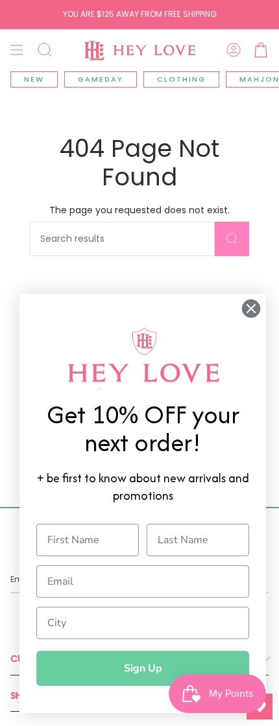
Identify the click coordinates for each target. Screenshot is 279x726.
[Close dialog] (251, 308)
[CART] (260, 50)
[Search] (232, 239)
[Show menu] (17, 50)
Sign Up (143, 668)
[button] (44, 50)
